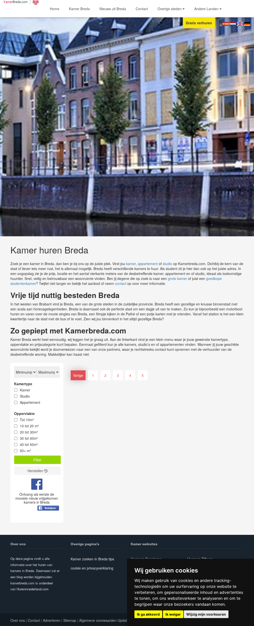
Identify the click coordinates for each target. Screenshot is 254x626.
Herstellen (36, 470)
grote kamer (177, 278)
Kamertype (23, 383)
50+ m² (25, 450)
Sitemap (69, 620)
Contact (142, 8)
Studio (25, 396)
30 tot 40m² (29, 438)
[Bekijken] (48, 520)
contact (120, 283)
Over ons (17, 620)
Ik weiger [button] (173, 614)
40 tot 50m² (29, 444)
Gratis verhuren (199, 22)
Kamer (25, 389)
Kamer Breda (79, 8)
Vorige (78, 375)
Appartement (30, 402)
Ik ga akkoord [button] (148, 614)
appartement (148, 263)
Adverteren (51, 620)
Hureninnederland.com (33, 589)
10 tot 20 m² (29, 425)
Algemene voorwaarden (98, 620)
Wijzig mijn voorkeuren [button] (206, 614)
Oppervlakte (24, 413)
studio (167, 263)
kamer (131, 263)
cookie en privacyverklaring (92, 568)
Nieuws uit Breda (112, 8)
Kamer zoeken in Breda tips (92, 558)
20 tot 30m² (29, 432)
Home (54, 8)
